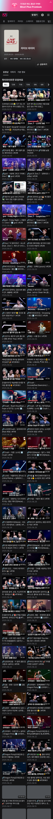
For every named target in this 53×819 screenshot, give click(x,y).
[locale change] (42, 14)
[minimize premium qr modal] (50, 2)
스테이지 (29, 21)
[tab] (6, 72)
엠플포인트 (40, 21)
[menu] (48, 14)
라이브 (20, 21)
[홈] (5, 15)
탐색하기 (11, 21)
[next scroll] (48, 84)
